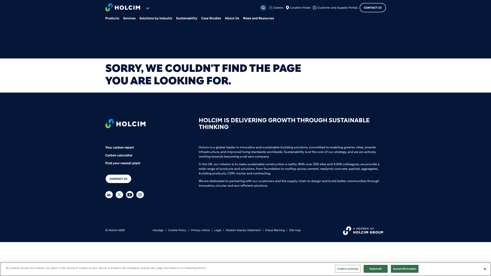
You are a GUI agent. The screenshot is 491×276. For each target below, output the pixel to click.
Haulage (158, 230)
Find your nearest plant (122, 163)
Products (112, 18)
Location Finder (300, 7)
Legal (217, 230)
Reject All (375, 268)
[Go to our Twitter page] (120, 194)
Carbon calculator (119, 155)
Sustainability (186, 18)
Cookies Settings (347, 268)
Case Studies (211, 18)
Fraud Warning (275, 230)
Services (129, 18)
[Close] (485, 269)
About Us (232, 18)
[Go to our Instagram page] (141, 194)
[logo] (122, 8)
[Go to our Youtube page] (130, 194)
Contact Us (373, 7)
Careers (278, 7)
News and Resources (258, 18)
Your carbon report (119, 147)
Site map (295, 230)
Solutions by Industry (155, 18)
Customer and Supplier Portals (337, 7)
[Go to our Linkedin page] (110, 194)
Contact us (118, 179)
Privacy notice (200, 230)
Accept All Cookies (404, 268)
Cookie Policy (177, 230)
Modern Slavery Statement (243, 230)
